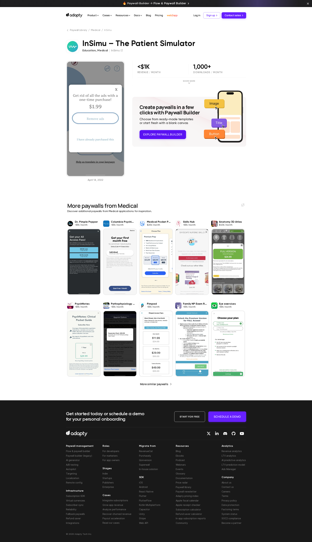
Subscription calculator (188, 509)
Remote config (74, 482)
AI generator (73, 460)
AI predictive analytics (234, 460)
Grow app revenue (113, 505)
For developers (111, 451)
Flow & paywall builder (78, 451)
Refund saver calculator (189, 514)
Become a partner (231, 523)
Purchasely (145, 455)
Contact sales (233, 15)
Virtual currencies (75, 500)
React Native (146, 491)
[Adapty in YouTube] (242, 433)
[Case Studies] (111, 16)
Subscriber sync (75, 505)
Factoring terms (230, 509)
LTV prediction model (233, 464)
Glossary (180, 473)
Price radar (182, 482)
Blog (148, 15)
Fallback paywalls (75, 514)
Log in (196, 15)
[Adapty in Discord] (225, 433)
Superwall (144, 464)
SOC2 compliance (231, 518)
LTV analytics (229, 455)
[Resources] (129, 16)
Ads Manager (229, 469)
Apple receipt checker (188, 505)
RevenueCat (146, 451)
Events (179, 469)
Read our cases (111, 522)
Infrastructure (75, 491)
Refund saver (73, 518)
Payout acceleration (114, 518)
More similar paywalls (154, 384)
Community (182, 523)
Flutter (142, 496)
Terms (225, 496)
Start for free (190, 416)
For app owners (111, 460)
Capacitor (144, 509)
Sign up (210, 15)
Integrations (72, 523)
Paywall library (183, 487)
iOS (141, 482)
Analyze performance (114, 509)
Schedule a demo (227, 416)
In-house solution (148, 469)
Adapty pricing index (187, 496)
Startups (107, 478)
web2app (172, 15)
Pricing (159, 15)
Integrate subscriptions (115, 500)
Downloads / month (208, 72)
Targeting (71, 473)
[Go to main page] (74, 15)
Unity (142, 514)
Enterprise (108, 487)
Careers (226, 491)
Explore (162, 134)
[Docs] (141, 16)
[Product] (98, 16)
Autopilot (71, 469)
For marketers (110, 455)
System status (229, 514)
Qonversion (145, 460)
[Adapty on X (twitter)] (209, 433)
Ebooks (180, 455)
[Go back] (68, 31)
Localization (72, 478)
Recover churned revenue (117, 514)
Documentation (184, 478)
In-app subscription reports (191, 518)
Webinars (181, 464)
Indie (105, 473)
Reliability (71, 509)
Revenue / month (149, 72)
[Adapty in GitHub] (233, 433)
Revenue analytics (232, 451)
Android (143, 487)
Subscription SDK (75, 496)
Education (89, 50)
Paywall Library (78, 30)
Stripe (142, 518)
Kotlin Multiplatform (149, 505)
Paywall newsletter (186, 491)
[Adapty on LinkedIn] (217, 433)
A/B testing (72, 464)
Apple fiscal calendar (187, 500)
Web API (143, 523)
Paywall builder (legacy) (79, 455)
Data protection (230, 505)
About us (226, 482)
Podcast (180, 460)
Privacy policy (229, 500)
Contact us (228, 487)
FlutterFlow (145, 500)
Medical (95, 30)
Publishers (108, 482)
